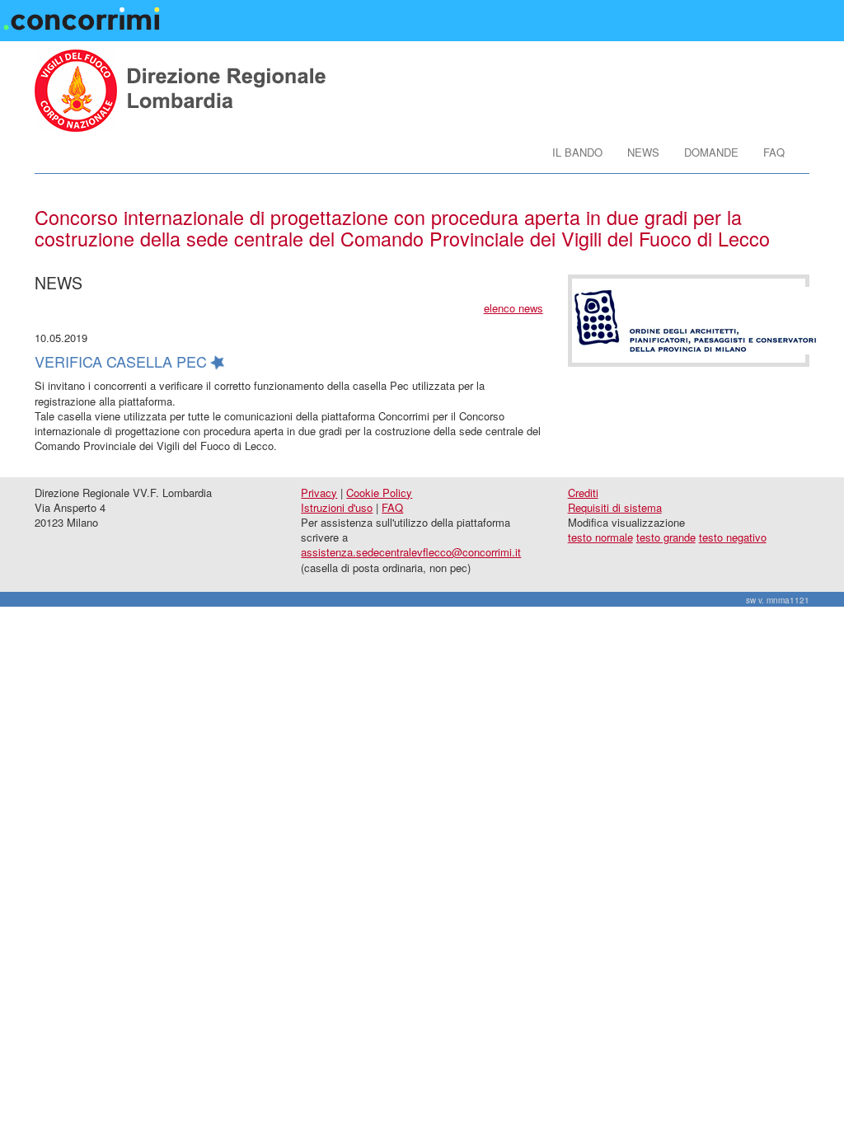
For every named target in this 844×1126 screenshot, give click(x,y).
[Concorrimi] (84, 13)
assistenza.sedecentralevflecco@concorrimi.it (411, 552)
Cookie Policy (379, 492)
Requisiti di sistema (615, 507)
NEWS (643, 152)
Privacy (319, 492)
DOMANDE (711, 152)
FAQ (774, 152)
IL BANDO (577, 152)
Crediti (583, 492)
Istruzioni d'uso (337, 507)
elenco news (513, 308)
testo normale (600, 537)
